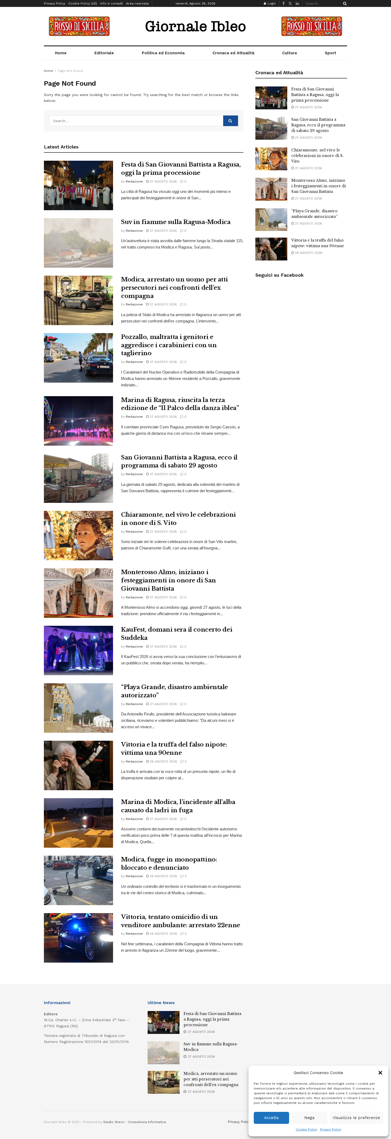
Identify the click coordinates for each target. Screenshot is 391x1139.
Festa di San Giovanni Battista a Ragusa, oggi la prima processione (315, 95)
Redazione (134, 181)
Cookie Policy (306, 1129)
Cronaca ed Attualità (233, 53)
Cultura (289, 53)
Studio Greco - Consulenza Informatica (134, 1122)
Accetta (271, 1117)
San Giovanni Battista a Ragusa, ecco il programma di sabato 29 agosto (318, 125)
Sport (330, 53)
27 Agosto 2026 (163, 181)
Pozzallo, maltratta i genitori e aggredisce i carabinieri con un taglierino (169, 345)
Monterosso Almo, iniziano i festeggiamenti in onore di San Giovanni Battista (168, 580)
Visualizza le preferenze (356, 1117)
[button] (380, 1072)
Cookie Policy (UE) (82, 3)
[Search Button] (343, 3)
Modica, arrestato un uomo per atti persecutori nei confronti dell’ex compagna (174, 288)
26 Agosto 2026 (163, 761)
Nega (309, 1117)
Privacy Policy (330, 1129)
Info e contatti (111, 3)
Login (271, 3)
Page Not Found (70, 71)
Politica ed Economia (163, 53)
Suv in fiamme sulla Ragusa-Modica (175, 222)
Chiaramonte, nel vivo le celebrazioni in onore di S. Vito (317, 156)
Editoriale (104, 53)
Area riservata (137, 3)
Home (60, 53)
